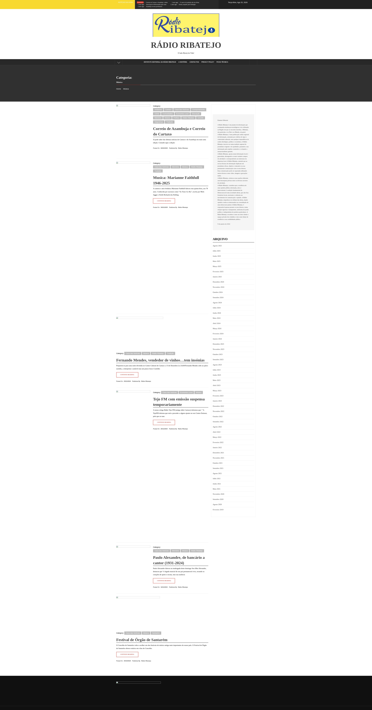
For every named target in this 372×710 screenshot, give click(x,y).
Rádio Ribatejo (186, 45)
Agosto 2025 (217, 246)
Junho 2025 (217, 256)
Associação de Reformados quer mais (152, 4)
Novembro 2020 (218, 494)
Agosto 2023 (217, 365)
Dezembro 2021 (218, 453)
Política (176, 118)
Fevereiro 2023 (218, 396)
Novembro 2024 (218, 287)
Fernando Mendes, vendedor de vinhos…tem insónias (160, 360)
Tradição (169, 122)
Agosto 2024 (217, 303)
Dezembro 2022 (218, 406)
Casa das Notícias (182, 110)
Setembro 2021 (218, 468)
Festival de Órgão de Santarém (141, 640)
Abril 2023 (216, 385)
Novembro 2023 (218, 349)
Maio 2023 (216, 380)
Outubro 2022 (218, 416)
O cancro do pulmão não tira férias (185, 2)
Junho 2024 (217, 313)
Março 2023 (217, 391)
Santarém (156, 633)
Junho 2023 (217, 375)
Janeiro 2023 (217, 401)
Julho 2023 (216, 370)
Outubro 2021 (218, 463)
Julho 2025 (216, 251)
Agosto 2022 (217, 427)
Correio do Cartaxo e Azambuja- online (153, 2)
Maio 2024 (216, 318)
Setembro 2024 (218, 297)
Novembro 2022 (218, 411)
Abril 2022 (216, 432)
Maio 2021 (216, 489)
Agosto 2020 (217, 504)
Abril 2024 (216, 323)
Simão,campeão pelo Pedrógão (183, 4)
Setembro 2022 (218, 422)
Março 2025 (217, 266)
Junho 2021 (217, 484)
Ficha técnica (222, 62)
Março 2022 (217, 437)
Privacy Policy (207, 62)
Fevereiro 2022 (218, 442)
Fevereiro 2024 (218, 334)
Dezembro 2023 (218, 344)
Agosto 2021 (217, 473)
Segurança (159, 122)
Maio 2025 (216, 261)
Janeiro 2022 (217, 447)
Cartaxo (168, 110)
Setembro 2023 (218, 359)
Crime (157, 114)
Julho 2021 (216, 479)
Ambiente (158, 110)
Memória (158, 118)
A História (182, 62)
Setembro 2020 (218, 499)
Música (167, 118)
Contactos (194, 62)
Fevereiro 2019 (218, 510)
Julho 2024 (216, 308)
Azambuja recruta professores (150, 6)
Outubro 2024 (218, 292)
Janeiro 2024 (217, 339)
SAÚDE (201, 118)
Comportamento (198, 110)
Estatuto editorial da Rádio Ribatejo (160, 62)
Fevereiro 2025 (218, 272)
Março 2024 (217, 328)
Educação (196, 114)
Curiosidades (168, 114)
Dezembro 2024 (218, 282)
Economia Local (182, 114)
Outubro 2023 (218, 354)
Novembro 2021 (218, 458)
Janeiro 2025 (217, 277)
